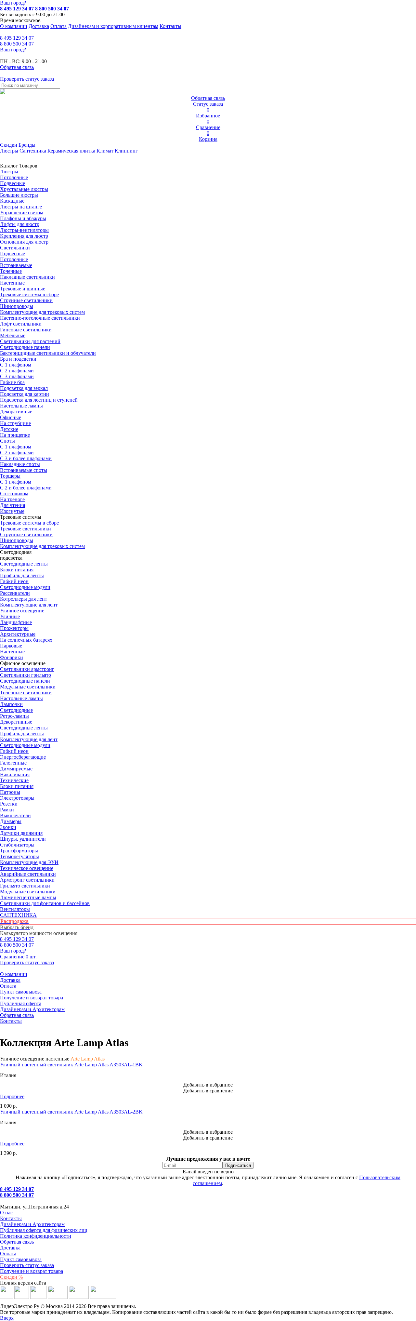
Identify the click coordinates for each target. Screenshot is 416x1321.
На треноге (12, 499)
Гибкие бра (12, 382)
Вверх (7, 1318)
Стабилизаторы (17, 844)
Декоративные (16, 411)
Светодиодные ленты (24, 564)
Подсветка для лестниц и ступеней (39, 400)
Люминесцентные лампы (28, 897)
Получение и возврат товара (31, 997)
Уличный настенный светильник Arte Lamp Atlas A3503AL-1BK (71, 1064)
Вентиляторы (15, 909)
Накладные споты (20, 464)
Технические (14, 780)
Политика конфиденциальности (35, 1236)
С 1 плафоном (15, 364)
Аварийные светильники (28, 874)
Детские (9, 429)
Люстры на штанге (21, 206)
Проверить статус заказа (27, 1265)
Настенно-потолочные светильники (40, 318)
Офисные (10, 417)
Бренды (27, 145)
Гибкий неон (14, 581)
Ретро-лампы (14, 716)
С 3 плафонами (17, 376)
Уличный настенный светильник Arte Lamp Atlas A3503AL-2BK (71, 1111)
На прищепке (15, 435)
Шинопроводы (16, 306)
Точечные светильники (26, 692)
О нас (6, 1212)
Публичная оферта (20, 1003)
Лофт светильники (21, 324)
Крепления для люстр (24, 236)
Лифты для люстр (19, 224)
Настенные (12, 283)
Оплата (58, 26)
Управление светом (21, 212)
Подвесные (12, 183)
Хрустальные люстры (24, 189)
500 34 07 (17, 44)
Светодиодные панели (25, 347)
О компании (13, 26)
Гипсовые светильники (26, 329)
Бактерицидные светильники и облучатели (48, 353)
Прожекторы (14, 628)
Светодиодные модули (25, 587)
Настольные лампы (21, 698)
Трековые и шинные (22, 288)
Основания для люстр (24, 242)
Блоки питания (16, 569)
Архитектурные (17, 634)
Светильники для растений (30, 341)
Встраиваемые (16, 265)
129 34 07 (17, 38)
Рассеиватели (15, 593)
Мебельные (12, 335)
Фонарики (11, 657)
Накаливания (15, 774)
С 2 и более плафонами (26, 487)
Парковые (11, 645)
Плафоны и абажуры (23, 218)
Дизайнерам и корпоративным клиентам (113, 26)
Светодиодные (16, 710)
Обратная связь (17, 1015)
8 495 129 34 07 (17, 8)
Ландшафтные (16, 622)
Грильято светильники (25, 885)
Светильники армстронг (27, 669)
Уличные (10, 616)
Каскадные (12, 201)
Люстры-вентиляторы (24, 230)
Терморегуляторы (19, 856)
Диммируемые (16, 768)
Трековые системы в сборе (29, 294)
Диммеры (10, 821)
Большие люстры (19, 195)
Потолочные (14, 177)
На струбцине (15, 423)
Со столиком (14, 493)
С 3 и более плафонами (26, 458)
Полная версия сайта (23, 1283)
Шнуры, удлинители (23, 839)
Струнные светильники (26, 300)
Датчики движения (21, 833)
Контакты (170, 26)
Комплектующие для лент (29, 604)
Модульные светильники (28, 686)
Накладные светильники (27, 277)
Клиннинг (126, 150)
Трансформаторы (19, 850)
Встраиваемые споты (23, 470)
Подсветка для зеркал (24, 388)
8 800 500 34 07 (52, 8)
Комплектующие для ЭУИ (29, 862)
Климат (105, 150)
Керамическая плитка (71, 150)
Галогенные (13, 763)
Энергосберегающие (23, 757)
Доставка (39, 26)
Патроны (10, 792)
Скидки (8, 145)
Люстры (9, 150)
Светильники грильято (25, 675)
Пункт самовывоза (21, 991)
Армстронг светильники (27, 880)
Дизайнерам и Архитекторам (32, 1009)
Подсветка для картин (24, 394)
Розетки (9, 804)
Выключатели (15, 815)
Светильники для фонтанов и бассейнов (45, 903)
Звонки (8, 827)
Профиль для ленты (22, 575)
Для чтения (12, 505)
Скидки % (11, 1277)
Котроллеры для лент (23, 599)
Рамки (7, 809)
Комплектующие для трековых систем (42, 312)
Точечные (11, 271)
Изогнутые (12, 511)
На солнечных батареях (26, 640)
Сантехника (33, 150)
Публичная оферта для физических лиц (43, 1230)
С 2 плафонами (17, 370)
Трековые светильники (25, 528)
